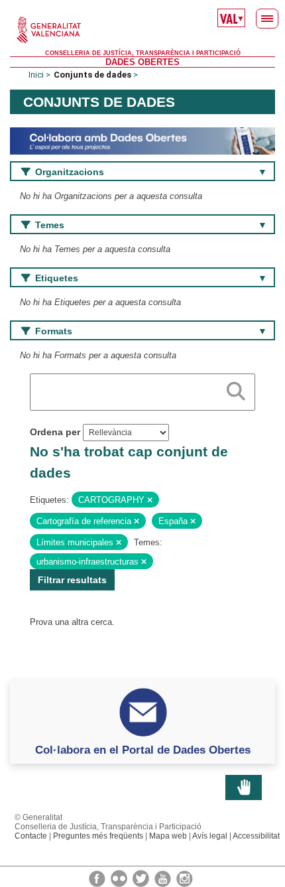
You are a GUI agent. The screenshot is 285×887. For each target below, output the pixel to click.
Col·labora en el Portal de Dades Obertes (143, 749)
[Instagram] (184, 877)
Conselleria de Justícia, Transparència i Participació (143, 53)
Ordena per (55, 432)
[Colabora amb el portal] (142, 140)
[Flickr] (120, 877)
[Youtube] (163, 877)
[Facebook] (98, 877)
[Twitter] (142, 877)
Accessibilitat (256, 836)
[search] (236, 388)
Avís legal (209, 836)
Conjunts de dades (92, 75)
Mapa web (168, 836)
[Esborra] (149, 500)
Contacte (31, 836)
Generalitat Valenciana (142, 30)
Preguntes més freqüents (98, 836)
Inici (36, 75)
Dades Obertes (142, 62)
